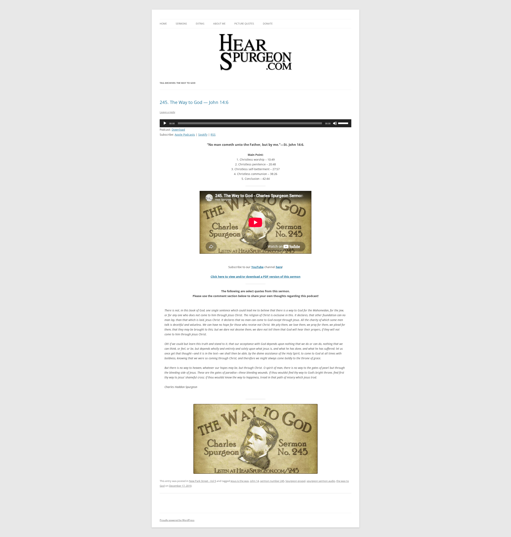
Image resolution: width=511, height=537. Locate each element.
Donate (268, 23)
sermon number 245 (272, 481)
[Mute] (335, 123)
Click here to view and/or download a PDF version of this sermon (255, 276)
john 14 (254, 481)
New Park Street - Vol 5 (202, 481)
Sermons (181, 23)
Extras (200, 23)
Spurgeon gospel (295, 481)
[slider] (343, 122)
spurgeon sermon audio (321, 481)
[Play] (165, 123)
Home (163, 23)
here (279, 267)
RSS (213, 134)
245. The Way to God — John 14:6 (194, 102)
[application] (255, 123)
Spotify (202, 134)
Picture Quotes (244, 23)
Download (178, 129)
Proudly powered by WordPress (177, 520)
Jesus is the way (240, 481)
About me (219, 23)
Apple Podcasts (185, 134)
